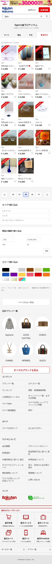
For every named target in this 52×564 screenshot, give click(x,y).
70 (39, 194)
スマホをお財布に (25, 539)
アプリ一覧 (31, 549)
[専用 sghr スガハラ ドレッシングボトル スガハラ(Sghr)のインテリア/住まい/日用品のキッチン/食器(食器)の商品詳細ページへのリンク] (9, 109)
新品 (19, 35)
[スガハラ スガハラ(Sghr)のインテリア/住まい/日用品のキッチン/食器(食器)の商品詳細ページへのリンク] (43, 109)
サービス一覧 (6, 549)
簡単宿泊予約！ (43, 524)
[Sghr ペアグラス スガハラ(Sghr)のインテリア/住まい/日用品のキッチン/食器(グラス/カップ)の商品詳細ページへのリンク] (9, 81)
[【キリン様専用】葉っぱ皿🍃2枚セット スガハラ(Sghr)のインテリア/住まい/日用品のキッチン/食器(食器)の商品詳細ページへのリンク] (43, 137)
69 (32, 194)
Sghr (2, 63)
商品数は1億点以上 (9, 524)
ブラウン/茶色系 (33, 270)
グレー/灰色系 (25, 270)
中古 (30, 35)
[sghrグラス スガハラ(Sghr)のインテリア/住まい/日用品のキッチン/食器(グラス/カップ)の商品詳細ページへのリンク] (43, 53)
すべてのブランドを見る (26, 370)
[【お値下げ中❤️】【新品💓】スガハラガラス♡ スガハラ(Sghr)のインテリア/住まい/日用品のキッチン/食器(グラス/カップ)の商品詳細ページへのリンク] (26, 53)
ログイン (32, 9)
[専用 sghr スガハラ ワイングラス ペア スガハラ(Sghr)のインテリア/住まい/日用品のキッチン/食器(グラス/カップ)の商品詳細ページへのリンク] (9, 53)
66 (13, 194)
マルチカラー (25, 279)
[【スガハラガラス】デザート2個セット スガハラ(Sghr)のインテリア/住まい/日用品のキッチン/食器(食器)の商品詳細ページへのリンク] (9, 137)
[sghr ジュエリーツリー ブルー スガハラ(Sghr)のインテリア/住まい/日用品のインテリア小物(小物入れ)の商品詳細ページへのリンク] (9, 166)
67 (20, 194)
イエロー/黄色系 (25, 274)
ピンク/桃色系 (33, 274)
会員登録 (44, 9)
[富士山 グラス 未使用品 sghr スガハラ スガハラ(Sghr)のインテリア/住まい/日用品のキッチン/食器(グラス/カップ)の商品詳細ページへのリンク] (26, 166)
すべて (6, 35)
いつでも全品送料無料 (26, 524)
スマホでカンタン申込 (9, 539)
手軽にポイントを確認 (43, 539)
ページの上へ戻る (26, 302)
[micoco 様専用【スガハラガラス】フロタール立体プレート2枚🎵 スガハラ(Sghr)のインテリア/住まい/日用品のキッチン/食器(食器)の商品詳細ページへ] (26, 109)
